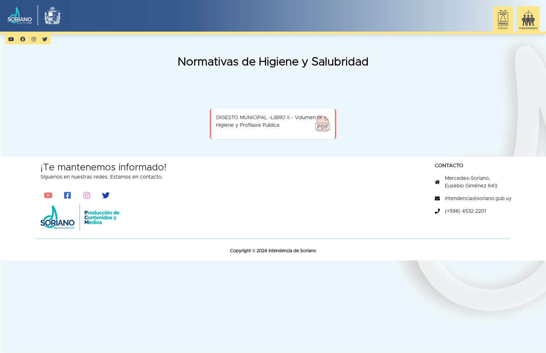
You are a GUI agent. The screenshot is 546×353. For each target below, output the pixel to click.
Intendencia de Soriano (291, 251)
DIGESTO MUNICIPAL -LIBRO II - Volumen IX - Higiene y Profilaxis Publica (270, 121)
